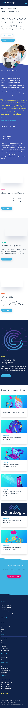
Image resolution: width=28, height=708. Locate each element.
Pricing (17, 11)
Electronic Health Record (6, 605)
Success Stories (10, 11)
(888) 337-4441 (8, 686)
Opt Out (11, 704)
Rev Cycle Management (6, 611)
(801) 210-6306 (8, 688)
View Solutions (7, 36)
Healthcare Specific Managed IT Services (10, 613)
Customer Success (5, 640)
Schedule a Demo (8, 40)
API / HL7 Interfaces (5, 668)
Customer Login (4, 648)
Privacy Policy (4, 704)
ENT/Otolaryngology (5, 629)
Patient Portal (4, 609)
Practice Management (6, 607)
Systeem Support (5, 650)
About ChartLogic (5, 639)
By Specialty (3, 624)
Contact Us (3, 644)
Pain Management (5, 628)
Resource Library (5, 657)
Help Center (3, 646)
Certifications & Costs (6, 670)
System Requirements (6, 666)
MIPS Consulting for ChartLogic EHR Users (10, 615)
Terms (14, 704)
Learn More (6, 376)
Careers (3, 642)
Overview (3, 11)
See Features (6, 208)
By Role (3, 622)
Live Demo (3, 679)
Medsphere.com (20, 704)
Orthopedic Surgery (5, 626)
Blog (2, 659)
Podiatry (3, 631)
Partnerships (4, 672)
